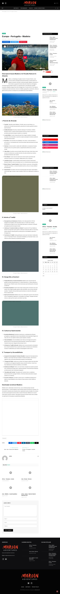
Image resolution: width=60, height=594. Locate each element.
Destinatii (16, 8)
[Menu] (2, 8)
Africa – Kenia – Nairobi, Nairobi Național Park (28, 494)
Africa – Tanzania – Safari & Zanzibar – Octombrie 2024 (54, 46)
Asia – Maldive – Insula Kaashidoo (9, 494)
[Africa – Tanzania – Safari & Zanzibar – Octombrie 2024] (45, 47)
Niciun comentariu (11, 39)
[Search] (57, 8)
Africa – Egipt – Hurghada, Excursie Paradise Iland (54, 38)
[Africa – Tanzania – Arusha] (10, 472)
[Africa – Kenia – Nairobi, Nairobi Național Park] (30, 487)
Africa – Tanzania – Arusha (8, 479)
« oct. (43, 275)
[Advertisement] (30, 22)
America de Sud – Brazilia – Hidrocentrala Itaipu (54, 61)
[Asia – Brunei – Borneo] (30, 472)
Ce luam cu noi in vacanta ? (47, 208)
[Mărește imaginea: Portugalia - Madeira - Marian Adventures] (37, 94)
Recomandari (24, 8)
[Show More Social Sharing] (29, 42)
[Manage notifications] (57, 591)
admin (10, 456)
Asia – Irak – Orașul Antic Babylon (11, 449)
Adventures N (37, 589)
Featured (4, 438)
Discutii (31, 8)
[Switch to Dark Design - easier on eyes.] (55, 8)
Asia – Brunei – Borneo (26, 479)
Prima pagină (4, 11)
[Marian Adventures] (30, 3)
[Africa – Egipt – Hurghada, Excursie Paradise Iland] (45, 38)
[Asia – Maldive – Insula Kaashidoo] (10, 487)
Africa (44, 87)
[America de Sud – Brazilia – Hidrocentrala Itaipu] (45, 62)
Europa (4, 33)
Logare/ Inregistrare (39, 8)
